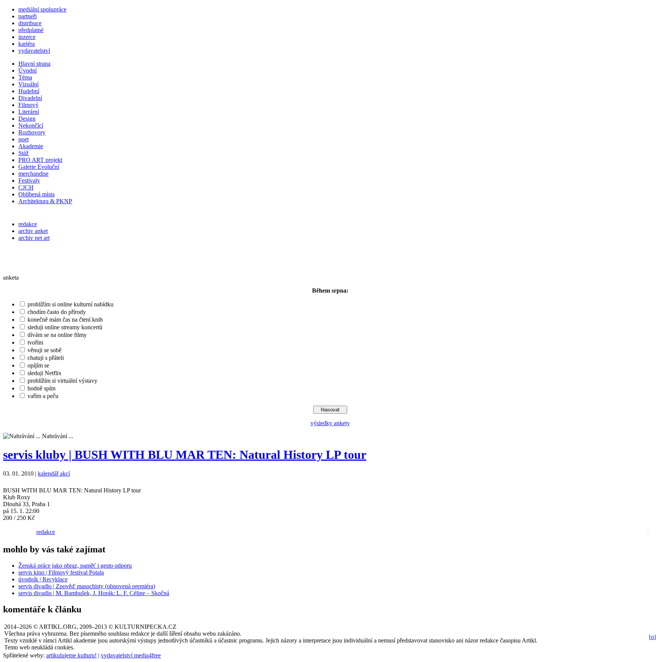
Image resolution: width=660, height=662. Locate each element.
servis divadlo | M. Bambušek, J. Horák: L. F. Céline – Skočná (93, 593)
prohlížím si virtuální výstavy (62, 380)
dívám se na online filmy (57, 335)
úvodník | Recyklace (43, 579)
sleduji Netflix (44, 373)
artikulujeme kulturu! (71, 655)
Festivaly (29, 180)
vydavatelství (34, 50)
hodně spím (41, 388)
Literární (28, 111)
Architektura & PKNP (45, 201)
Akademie (30, 146)
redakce (27, 224)
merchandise (33, 173)
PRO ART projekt (40, 160)
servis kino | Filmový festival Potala (61, 572)
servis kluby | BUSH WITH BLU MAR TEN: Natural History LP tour (184, 454)
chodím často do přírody (57, 312)
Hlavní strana (34, 63)
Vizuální (28, 84)
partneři (27, 16)
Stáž (23, 153)
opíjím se (38, 365)
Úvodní (27, 70)
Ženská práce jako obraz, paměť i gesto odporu (75, 565)
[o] (652, 637)
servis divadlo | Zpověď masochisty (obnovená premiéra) (86, 586)
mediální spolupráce (42, 9)
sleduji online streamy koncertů (65, 327)
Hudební (28, 91)
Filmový (28, 105)
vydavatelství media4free (131, 655)
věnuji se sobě (44, 350)
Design (27, 118)
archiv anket (33, 231)
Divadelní (30, 98)
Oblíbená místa (36, 194)
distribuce (30, 23)
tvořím (35, 342)
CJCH (26, 187)
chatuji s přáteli (46, 357)
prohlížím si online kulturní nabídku (70, 304)
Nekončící (30, 125)
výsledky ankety (330, 423)
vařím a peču (43, 396)
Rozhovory (31, 132)
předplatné (31, 30)
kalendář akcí (54, 473)
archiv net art (34, 238)
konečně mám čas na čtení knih (65, 319)
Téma (25, 77)
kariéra (26, 43)
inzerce (27, 37)
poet (23, 139)
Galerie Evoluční (38, 166)
